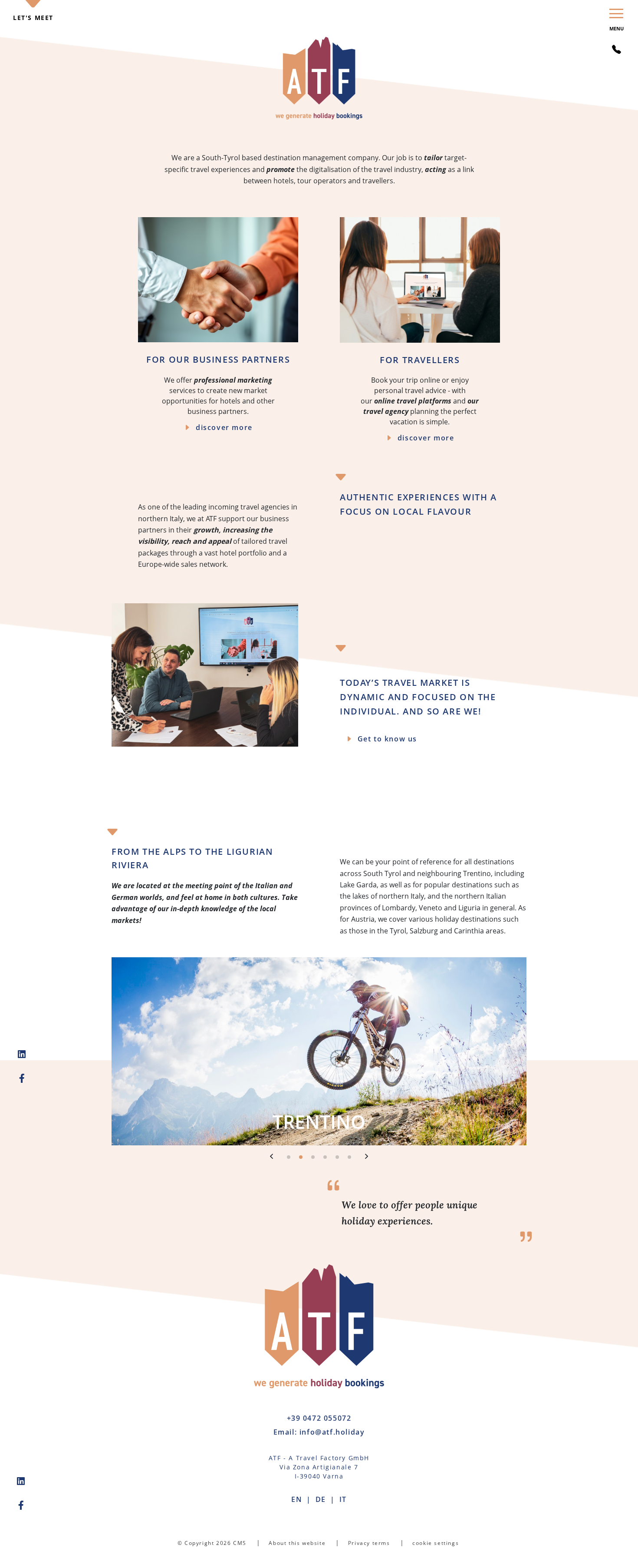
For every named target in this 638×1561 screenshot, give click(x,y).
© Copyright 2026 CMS (212, 1543)
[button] (271, 1156)
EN (296, 1499)
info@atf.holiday (332, 1432)
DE (321, 1499)
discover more (224, 427)
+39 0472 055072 (319, 1418)
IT (343, 1499)
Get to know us (387, 739)
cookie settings (435, 1543)
